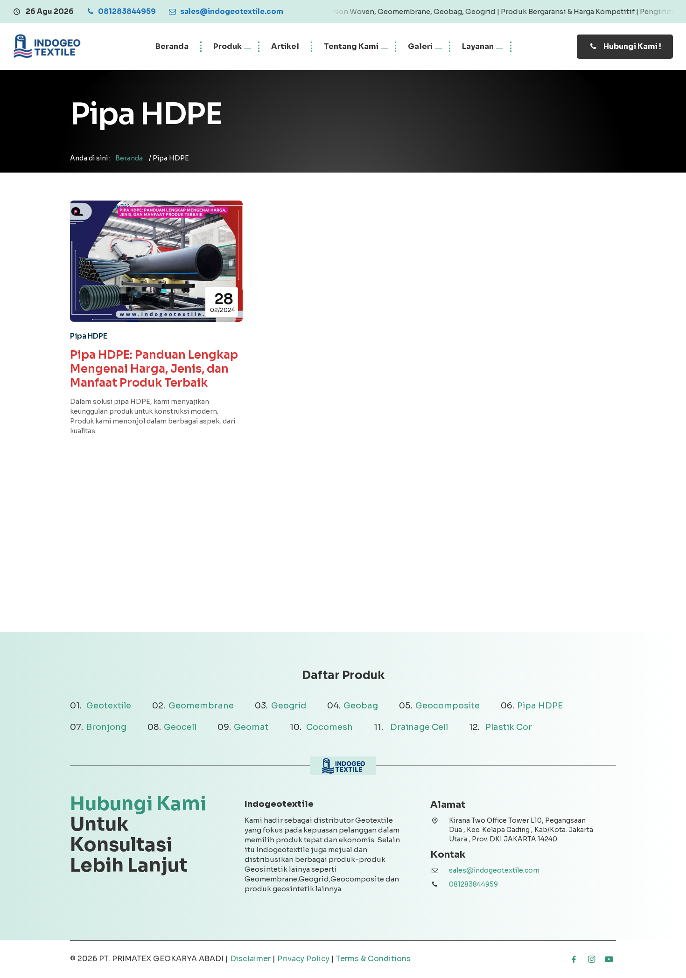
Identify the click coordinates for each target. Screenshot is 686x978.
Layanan (478, 46)
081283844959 (473, 884)
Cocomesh (329, 727)
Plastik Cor (508, 727)
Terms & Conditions (373, 959)
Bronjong (106, 727)
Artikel (285, 46)
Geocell (180, 727)
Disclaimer (250, 959)
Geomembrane (201, 706)
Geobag (360, 706)
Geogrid (288, 706)
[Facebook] (574, 959)
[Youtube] (609, 959)
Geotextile (108, 706)
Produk (227, 46)
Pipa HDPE (88, 336)
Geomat (251, 727)
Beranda (172, 46)
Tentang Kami (351, 46)
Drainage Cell (419, 727)
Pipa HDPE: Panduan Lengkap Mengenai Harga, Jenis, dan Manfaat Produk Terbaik (154, 369)
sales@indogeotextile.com (494, 870)
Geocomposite (447, 706)
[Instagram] (591, 959)
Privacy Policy (303, 959)
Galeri (420, 46)
